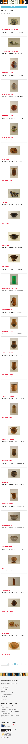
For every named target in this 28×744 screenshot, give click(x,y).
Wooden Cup (7, 310)
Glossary (3, 691)
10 (2, 666)
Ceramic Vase (7, 180)
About (2, 698)
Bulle (4, 568)
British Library (5, 718)
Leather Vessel (8, 611)
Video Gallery (4, 689)
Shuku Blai (6, 159)
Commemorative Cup (10, 288)
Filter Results (14, 7)
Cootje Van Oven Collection (9, 709)
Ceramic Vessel (8, 331)
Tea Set (5, 202)
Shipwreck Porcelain (10, 30)
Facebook (4, 699)
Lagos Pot (6, 223)
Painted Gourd (7, 73)
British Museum (6, 707)
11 (5, 666)
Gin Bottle (6, 590)
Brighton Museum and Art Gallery (11, 711)
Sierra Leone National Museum (9, 692)
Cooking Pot (7, 525)
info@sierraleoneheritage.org (9, 683)
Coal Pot (5, 267)
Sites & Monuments (6, 694)
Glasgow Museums (7, 713)
